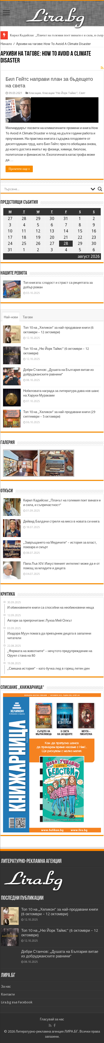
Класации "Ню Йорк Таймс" (59, 93)
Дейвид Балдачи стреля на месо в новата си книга (61, 521)
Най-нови (11, 317)
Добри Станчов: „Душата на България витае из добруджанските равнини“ (59, 953)
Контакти (8, 994)
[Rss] (50, 1025)
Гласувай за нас (52, 1019)
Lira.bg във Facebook (16, 1002)
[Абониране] (102, 68)
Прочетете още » (19, 169)
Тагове (28, 317)
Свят (82, 93)
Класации (35, 93)
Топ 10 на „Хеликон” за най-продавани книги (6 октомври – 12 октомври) (59, 911)
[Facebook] (54, 1025)
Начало (6, 44)
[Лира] (56, 12)
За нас (6, 986)
